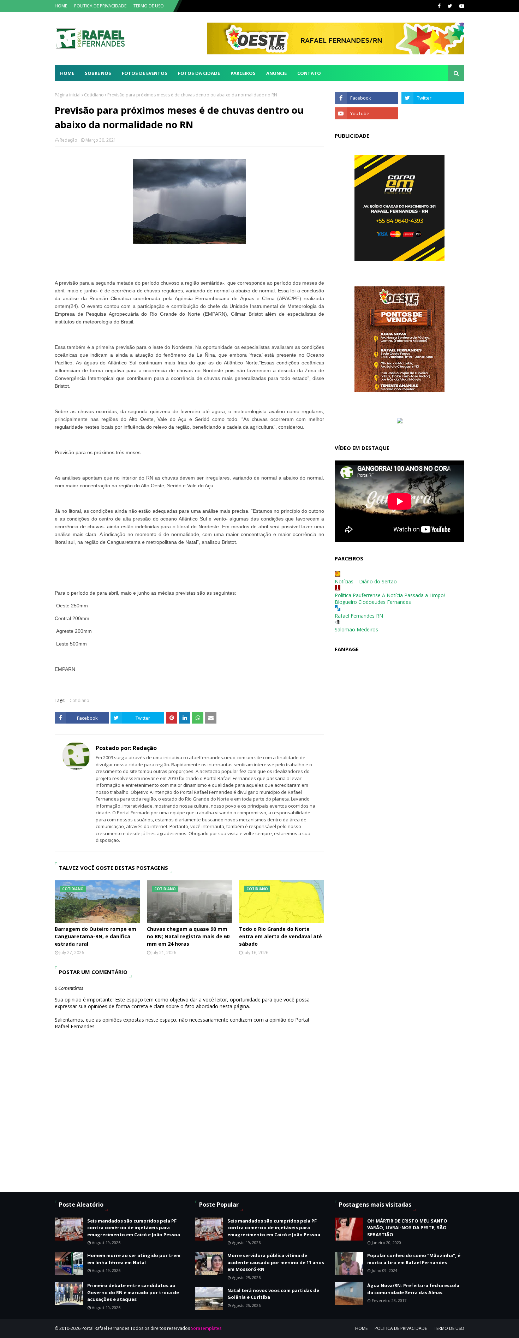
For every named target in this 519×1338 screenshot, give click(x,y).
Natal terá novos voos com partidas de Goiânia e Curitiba (273, 1294)
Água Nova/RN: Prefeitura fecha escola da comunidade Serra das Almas (413, 1289)
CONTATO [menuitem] (309, 73)
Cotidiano (94, 95)
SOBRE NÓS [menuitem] (98, 73)
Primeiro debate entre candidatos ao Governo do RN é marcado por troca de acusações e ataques (133, 1292)
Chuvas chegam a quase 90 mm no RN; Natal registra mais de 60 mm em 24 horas (188, 936)
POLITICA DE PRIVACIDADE (100, 6)
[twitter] (450, 6)
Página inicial (67, 95)
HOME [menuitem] (67, 73)
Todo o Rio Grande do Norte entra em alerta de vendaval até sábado (280, 936)
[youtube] (461, 6)
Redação (68, 140)
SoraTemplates (206, 1328)
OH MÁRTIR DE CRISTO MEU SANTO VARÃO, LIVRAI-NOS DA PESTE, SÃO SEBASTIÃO (407, 1228)
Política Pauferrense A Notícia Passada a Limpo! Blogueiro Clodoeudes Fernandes (390, 598)
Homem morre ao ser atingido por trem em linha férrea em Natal (133, 1259)
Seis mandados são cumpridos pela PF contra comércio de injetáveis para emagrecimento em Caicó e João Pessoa (133, 1228)
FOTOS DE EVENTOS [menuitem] (144, 73)
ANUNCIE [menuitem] (276, 73)
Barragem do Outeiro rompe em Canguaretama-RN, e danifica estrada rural (95, 936)
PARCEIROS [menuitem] (243, 73)
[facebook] (439, 6)
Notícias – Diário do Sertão (366, 581)
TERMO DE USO (148, 6)
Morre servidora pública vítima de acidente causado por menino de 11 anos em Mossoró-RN (275, 1262)
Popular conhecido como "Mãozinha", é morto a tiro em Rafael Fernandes (413, 1259)
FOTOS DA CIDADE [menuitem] (199, 73)
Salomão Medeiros (356, 629)
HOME (61, 6)
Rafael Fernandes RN (359, 615)
